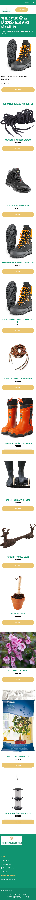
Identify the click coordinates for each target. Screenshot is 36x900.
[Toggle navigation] (32, 9)
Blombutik (22, 10)
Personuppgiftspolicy (14, 897)
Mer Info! (18, 90)
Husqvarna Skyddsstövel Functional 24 (18, 443)
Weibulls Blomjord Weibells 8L (18, 756)
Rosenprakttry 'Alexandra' (18, 670)
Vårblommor (7, 864)
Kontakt (18, 894)
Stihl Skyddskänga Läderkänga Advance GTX (18, 262)
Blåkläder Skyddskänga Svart (18, 206)
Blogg (5, 872)
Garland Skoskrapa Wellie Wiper (18, 500)
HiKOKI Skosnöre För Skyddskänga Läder (18, 140)
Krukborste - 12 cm (18, 614)
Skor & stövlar (23, 76)
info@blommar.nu (29, 2)
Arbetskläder (14, 76)
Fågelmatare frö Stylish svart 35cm (18, 813)
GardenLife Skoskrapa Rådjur (18, 557)
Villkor (25, 894)
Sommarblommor (8, 868)
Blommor (6, 861)
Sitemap (26, 897)
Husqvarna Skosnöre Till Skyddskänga (18, 379)
